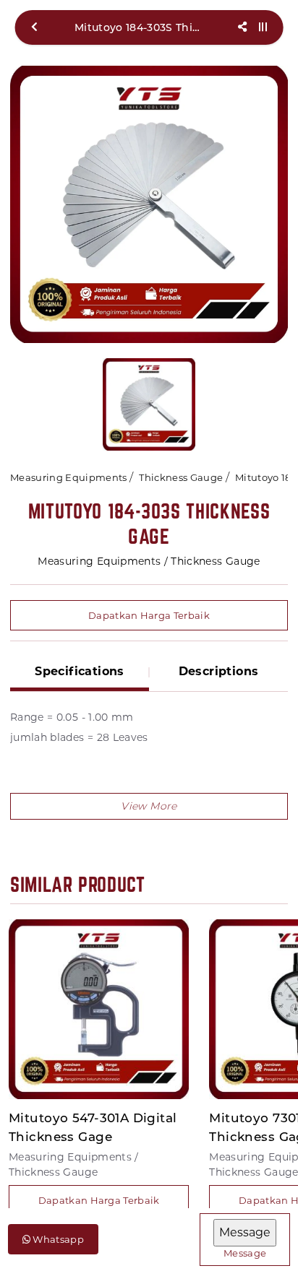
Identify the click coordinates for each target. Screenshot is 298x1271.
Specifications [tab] (79, 671)
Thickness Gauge (181, 477)
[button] (149, 806)
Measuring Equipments (68, 477)
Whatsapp (57, 1239)
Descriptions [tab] (219, 671)
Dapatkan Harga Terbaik (149, 615)
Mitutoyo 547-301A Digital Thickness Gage (93, 1127)
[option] (149, 204)
